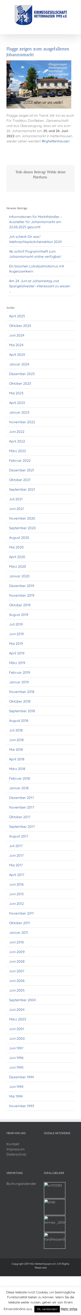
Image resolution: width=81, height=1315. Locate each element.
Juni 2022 (16, 431)
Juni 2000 (17, 1038)
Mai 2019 (16, 643)
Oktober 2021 (19, 480)
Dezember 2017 (21, 797)
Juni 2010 (16, 942)
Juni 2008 (17, 961)
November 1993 (21, 1106)
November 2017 (21, 807)
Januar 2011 (18, 932)
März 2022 (17, 451)
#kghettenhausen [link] (56, 141)
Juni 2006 (17, 980)
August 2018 (18, 720)
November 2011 (21, 913)
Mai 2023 (16, 393)
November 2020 (22, 518)
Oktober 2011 (19, 923)
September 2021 (22, 489)
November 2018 (21, 692)
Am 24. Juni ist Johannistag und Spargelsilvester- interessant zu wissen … (39, 286)
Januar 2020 (19, 576)
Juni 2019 (16, 634)
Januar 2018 (19, 788)
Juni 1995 (16, 1067)
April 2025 (17, 316)
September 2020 (22, 528)
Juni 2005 (17, 990)
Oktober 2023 (20, 383)
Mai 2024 (16, 345)
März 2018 (17, 769)
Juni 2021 (16, 508)
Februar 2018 (19, 778)
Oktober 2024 (20, 325)
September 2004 (22, 1000)
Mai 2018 (16, 749)
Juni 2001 (16, 1029)
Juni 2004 (16, 1009)
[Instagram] (51, 1144)
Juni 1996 (16, 1058)
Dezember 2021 (21, 470)
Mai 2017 (16, 865)
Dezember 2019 (21, 586)
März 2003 (17, 1019)
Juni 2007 (16, 971)
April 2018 (16, 759)
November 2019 (21, 595)
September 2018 (22, 711)
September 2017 (22, 826)
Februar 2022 (20, 460)
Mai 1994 (15, 1096)
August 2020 (19, 537)
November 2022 (22, 422)
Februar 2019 (19, 672)
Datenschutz (16, 1154)
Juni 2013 (16, 894)
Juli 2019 (16, 624)
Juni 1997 (16, 1048)
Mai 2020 (16, 547)
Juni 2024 (16, 335)
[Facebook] (45, 1144)
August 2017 (18, 836)
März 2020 (17, 566)
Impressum (15, 1149)
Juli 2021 (16, 499)
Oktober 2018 (19, 701)
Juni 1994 (16, 1086)
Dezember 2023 (22, 374)
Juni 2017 (16, 855)
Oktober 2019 (19, 605)
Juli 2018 (16, 730)
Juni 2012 (16, 903)
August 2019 (18, 614)
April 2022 (17, 441)
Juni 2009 (17, 952)
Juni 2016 (16, 884)
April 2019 (16, 653)
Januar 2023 (19, 412)
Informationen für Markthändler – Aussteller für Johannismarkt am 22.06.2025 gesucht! (35, 221)
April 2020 (17, 557)
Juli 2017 (15, 846)
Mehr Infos (69, 1309)
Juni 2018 (16, 740)
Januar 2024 (19, 364)
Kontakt (12, 1144)
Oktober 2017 (19, 817)
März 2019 (17, 663)
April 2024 (17, 354)
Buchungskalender (21, 1183)
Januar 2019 (19, 682)
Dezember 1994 (21, 1077)
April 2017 (16, 875)
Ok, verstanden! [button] (47, 1309)
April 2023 (17, 403)
